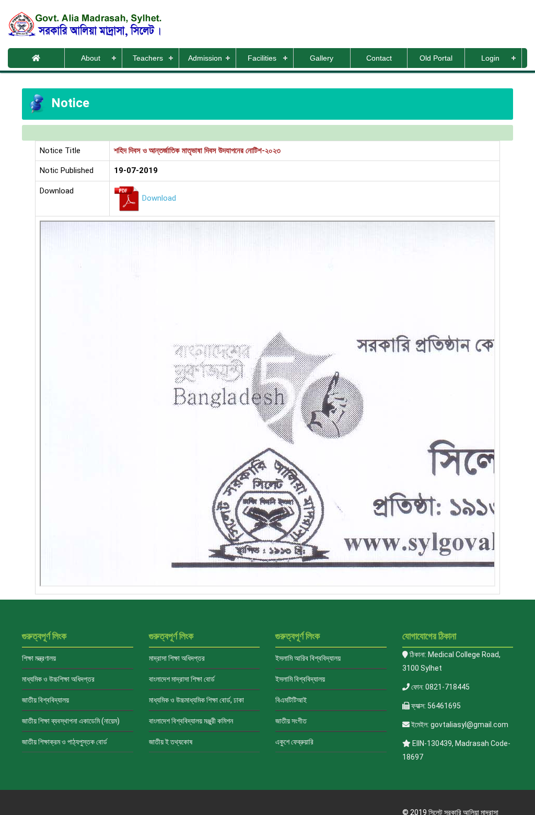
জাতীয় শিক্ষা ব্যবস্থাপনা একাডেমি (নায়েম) (71, 721)
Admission (205, 58)
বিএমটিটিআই (291, 700)
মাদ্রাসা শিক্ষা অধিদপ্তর (177, 658)
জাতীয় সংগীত (291, 721)
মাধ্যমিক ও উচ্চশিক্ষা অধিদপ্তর (58, 679)
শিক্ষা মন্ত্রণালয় (39, 658)
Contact (379, 58)
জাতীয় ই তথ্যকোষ (170, 742)
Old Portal (436, 58)
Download (159, 198)
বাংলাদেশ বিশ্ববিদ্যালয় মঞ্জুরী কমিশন (191, 721)
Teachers (148, 58)
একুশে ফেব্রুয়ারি (294, 742)
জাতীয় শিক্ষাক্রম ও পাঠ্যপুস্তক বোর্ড (64, 742)
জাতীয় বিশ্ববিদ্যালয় (45, 700)
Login (490, 58)
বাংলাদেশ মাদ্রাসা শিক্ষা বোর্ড (182, 679)
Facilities (262, 58)
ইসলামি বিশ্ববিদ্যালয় (300, 679)
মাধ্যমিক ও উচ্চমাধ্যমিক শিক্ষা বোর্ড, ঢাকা (196, 700)
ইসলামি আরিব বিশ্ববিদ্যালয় (308, 658)
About (90, 58)
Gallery (321, 58)
